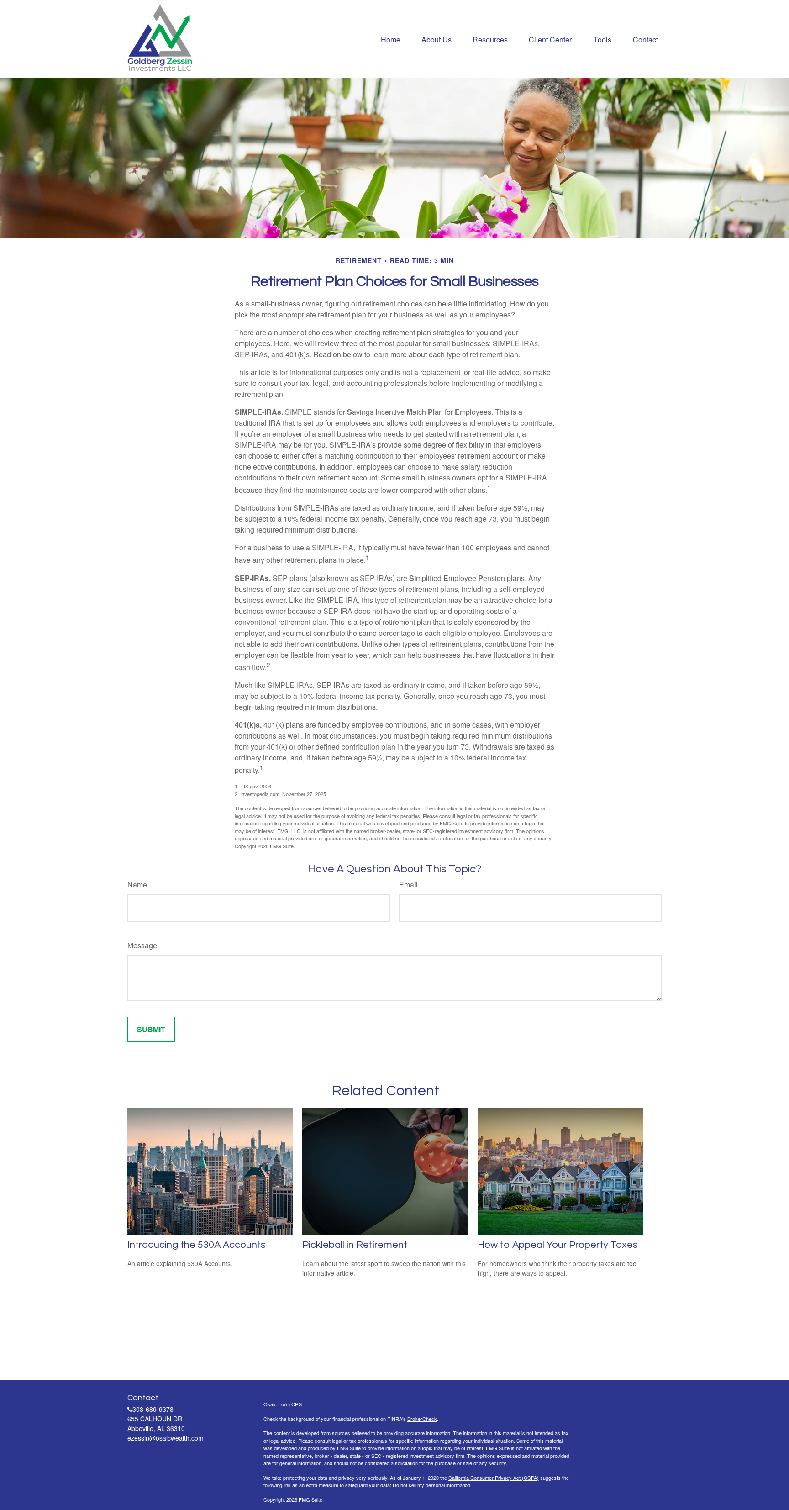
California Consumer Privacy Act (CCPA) (493, 1477)
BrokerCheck (422, 1418)
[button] (390, 38)
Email (408, 884)
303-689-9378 (153, 1409)
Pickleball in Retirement (354, 1245)
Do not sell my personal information (431, 1485)
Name (137, 884)
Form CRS (290, 1404)
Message (142, 945)
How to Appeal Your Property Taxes (558, 1245)
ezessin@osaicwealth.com (165, 1437)
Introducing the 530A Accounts (196, 1245)
